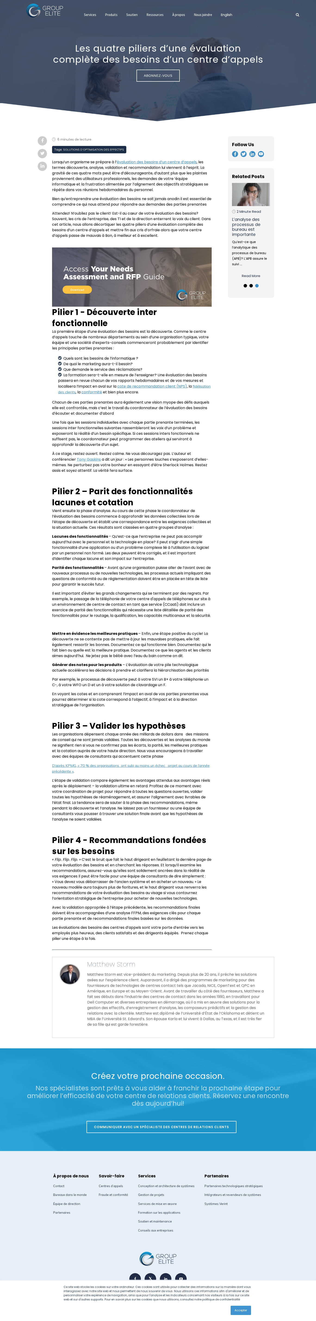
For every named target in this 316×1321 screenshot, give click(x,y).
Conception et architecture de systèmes (166, 1186)
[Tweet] (150, 1279)
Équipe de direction (66, 1204)
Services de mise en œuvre (157, 1204)
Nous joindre (203, 14)
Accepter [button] (241, 1310)
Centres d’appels (111, 1186)
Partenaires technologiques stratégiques (233, 1186)
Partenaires (61, 1212)
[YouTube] (181, 1279)
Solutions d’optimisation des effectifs (93, 149)
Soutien (132, 14)
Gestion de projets (151, 1195)
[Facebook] (135, 1279)
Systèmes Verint (216, 1204)
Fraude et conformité (113, 1195)
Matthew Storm (111, 964)
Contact (58, 1186)
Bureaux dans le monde (70, 1195)
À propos (178, 14)
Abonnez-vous (158, 75)
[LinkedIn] (165, 1279)
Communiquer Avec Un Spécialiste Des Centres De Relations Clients (161, 1127)
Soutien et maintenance (155, 1221)
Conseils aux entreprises (155, 1230)
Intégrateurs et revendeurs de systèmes (232, 1195)
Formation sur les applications (159, 1212)
